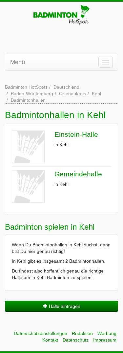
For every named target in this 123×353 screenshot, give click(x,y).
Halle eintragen (64, 306)
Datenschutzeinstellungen (40, 333)
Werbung (106, 333)
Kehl (96, 93)
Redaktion (82, 333)
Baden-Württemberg (32, 93)
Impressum (104, 340)
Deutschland (66, 87)
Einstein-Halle (76, 134)
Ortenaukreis (72, 93)
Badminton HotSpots (26, 87)
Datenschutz (76, 340)
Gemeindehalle (78, 174)
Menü (17, 62)
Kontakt (50, 340)
